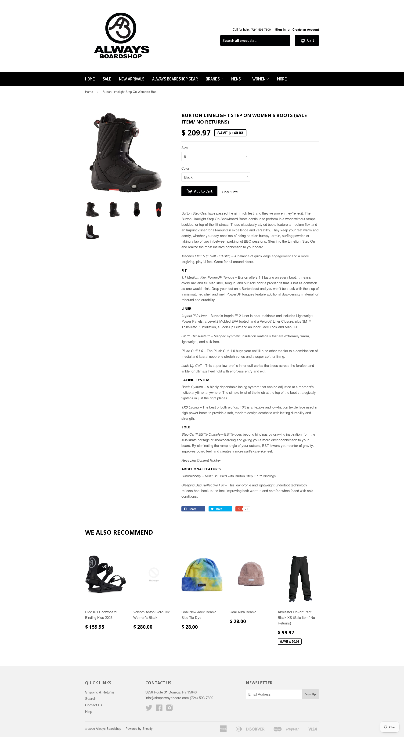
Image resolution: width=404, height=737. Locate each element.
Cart (310, 40)
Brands (213, 78)
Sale (107, 78)
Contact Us (93, 704)
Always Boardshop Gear (175, 78)
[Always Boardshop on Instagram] (169, 709)
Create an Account (305, 29)
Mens (236, 78)
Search (90, 698)
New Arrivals (131, 78)
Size (184, 147)
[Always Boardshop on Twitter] (148, 709)
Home (90, 78)
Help (88, 711)
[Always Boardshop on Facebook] (159, 709)
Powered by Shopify (139, 728)
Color (185, 168)
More (282, 78)
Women (259, 78)
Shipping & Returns (100, 692)
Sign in (280, 29)
